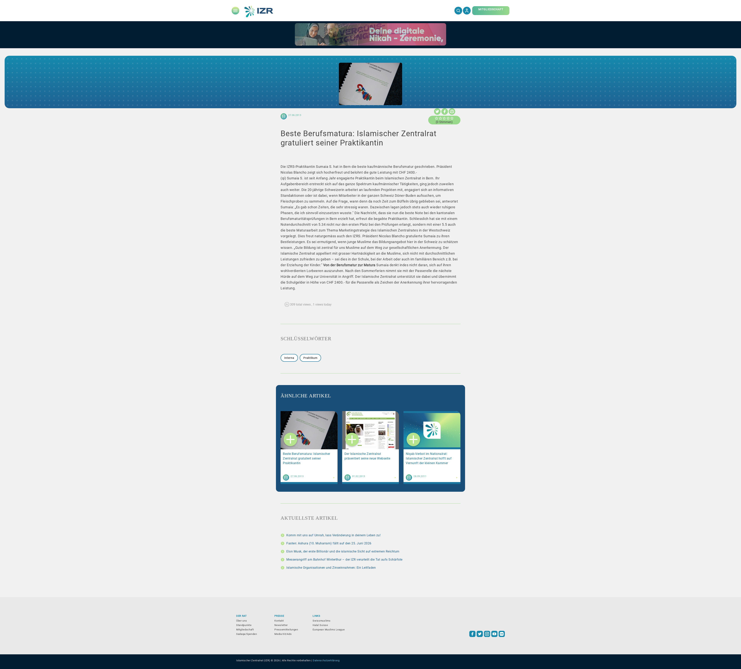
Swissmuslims (321, 620)
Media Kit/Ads (283, 634)
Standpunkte (244, 625)
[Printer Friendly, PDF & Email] (452, 111)
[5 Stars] (452, 118)
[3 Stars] (444, 118)
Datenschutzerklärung (326, 660)
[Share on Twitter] (437, 111)
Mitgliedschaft (245, 629)
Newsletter (281, 625)
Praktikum (310, 357)
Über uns (241, 620)
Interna (289, 357)
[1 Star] (436, 118)
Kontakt (279, 620)
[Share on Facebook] (444, 111)
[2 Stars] (440, 118)
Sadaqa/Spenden (246, 634)
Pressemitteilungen (286, 629)
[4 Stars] (448, 118)
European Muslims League (329, 629)
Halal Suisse (320, 625)
